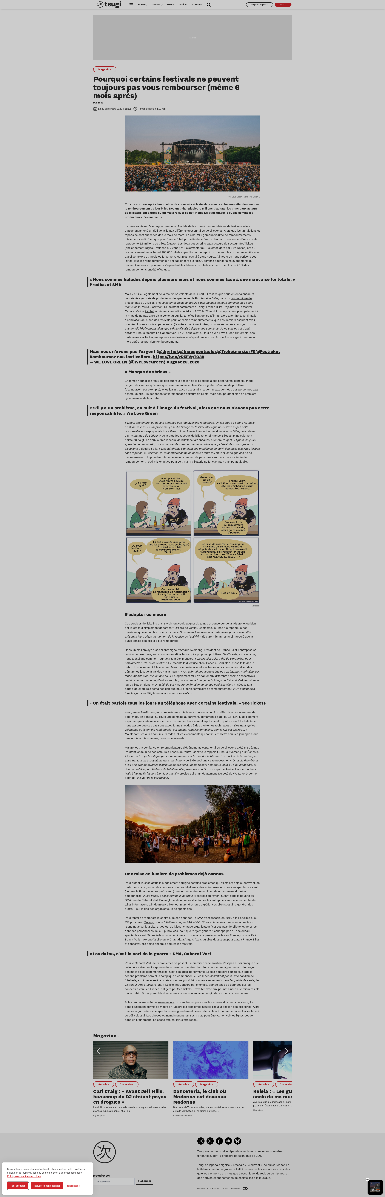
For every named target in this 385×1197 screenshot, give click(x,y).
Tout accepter (18, 1185)
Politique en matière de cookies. (24, 1176)
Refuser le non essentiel (47, 1185)
